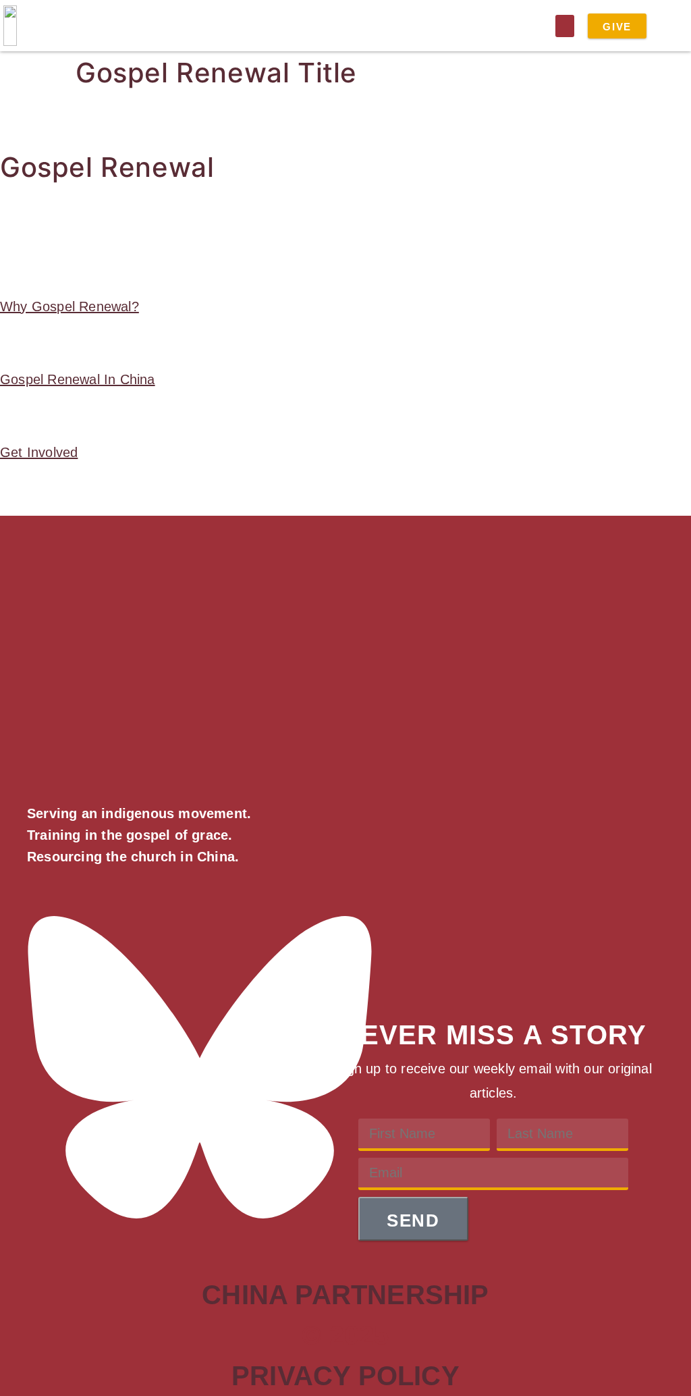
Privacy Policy (345, 1376)
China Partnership (345, 1295)
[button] (564, 26)
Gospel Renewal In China (77, 379)
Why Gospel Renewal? (69, 306)
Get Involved (39, 452)
